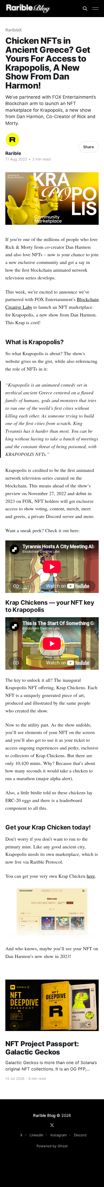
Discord (80, 1135)
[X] (52, 1125)
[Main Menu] (95, 9)
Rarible (13, 153)
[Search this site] (85, 8)
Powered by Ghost (52, 1146)
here (91, 876)
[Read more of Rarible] (12, 140)
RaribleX (13, 30)
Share (88, 147)
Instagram (58, 1135)
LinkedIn (36, 1135)
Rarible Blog (44, 1115)
